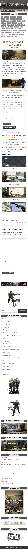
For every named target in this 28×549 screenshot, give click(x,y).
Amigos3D (12, 19)
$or (2, 17)
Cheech (19, 23)
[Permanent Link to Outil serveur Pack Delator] (14, 192)
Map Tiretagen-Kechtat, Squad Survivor (10, 330)
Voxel (8, 36)
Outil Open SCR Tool (6, 355)
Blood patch (13, 21)
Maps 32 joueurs (4, 32)
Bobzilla (19, 21)
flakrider (7, 27)
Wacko (12, 36)
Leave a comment (14, 47)
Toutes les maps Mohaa (19, 42)
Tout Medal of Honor (9, 42)
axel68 (20, 19)
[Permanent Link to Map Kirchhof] (14, 161)
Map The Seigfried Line (6, 338)
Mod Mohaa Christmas (14, 184)
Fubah (12, 27)
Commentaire (5, 237)
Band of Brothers (5, 21)
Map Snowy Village (5, 369)
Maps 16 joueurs (13, 30)
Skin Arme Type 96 (5, 361)
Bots (23, 21)
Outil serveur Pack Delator (14, 200)
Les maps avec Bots (8, 41)
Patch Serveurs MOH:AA (7, 479)
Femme (2, 27)
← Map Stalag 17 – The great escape (10, 220)
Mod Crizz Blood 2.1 (5, 324)
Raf (12, 34)
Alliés (7, 19)
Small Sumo (21, 34)
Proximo (3, 34)
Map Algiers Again (5, 352)
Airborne (3, 19)
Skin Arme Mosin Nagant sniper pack (10, 358)
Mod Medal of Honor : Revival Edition (10, 459)
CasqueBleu (14, 23)
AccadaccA (19, 17)
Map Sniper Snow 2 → (21, 222)
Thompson (3, 36)
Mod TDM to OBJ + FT (6, 375)
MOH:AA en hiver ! (5, 347)
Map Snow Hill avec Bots (9, 127)
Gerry (21, 27)
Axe (16, 19)
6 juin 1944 (6, 17)
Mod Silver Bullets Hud (6, 344)
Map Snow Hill (14, 45)
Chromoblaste (10, 25)
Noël (22, 32)
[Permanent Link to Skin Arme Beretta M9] (14, 207)
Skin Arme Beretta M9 (14, 214)
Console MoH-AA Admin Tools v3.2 (9, 474)
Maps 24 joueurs (21, 30)
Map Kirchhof (14, 169)
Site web (4, 267)
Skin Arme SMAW (5, 341)
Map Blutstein (4, 319)
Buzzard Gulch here (19, 121)
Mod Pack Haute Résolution (7, 483)
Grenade (3, 28)
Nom (3, 256)
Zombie (16, 36)
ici (21, 98)
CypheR (16, 25)
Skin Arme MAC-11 (5, 372)
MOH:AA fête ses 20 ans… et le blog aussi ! (11, 336)
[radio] (10, 140)
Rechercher (23, 311)
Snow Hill (4, 151)
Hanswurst (10, 148)
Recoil (16, 34)
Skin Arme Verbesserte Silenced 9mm (10, 350)
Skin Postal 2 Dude (5, 327)
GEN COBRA (17, 27)
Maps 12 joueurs (4, 30)
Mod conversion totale (15, 32)
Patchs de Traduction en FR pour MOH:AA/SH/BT (13, 464)
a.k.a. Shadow (13, 17)
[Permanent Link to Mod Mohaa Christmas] (14, 177)
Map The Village (5, 366)
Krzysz (18, 28)
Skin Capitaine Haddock (6, 322)
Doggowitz (22, 25)
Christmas (3, 25)
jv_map (14, 28)
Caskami (8, 23)
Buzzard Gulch (16, 98)
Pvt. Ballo (8, 34)
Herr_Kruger (8, 28)
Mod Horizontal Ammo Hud (7, 364)
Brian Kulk (3, 23)
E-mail (4, 262)
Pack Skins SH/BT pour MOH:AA (9, 333)
